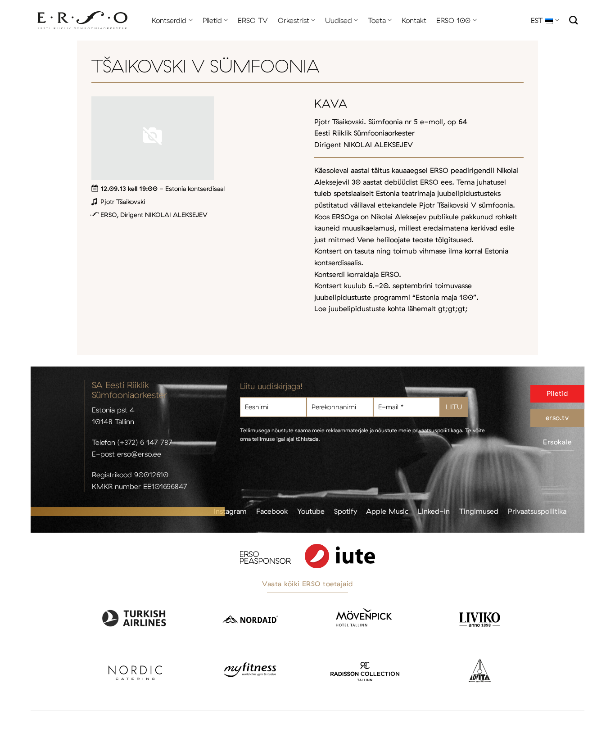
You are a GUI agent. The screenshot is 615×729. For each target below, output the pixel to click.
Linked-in (434, 511)
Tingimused (478, 511)
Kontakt (414, 20)
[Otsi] (573, 20)
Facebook (272, 511)
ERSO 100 (453, 20)
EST (537, 20)
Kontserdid (169, 20)
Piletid (212, 20)
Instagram (230, 511)
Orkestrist (293, 20)
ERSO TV (253, 20)
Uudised (338, 20)
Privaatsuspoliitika (537, 511)
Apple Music (387, 511)
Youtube (311, 511)
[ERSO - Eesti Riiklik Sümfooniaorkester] (82, 20)
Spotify (345, 511)
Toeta (377, 20)
